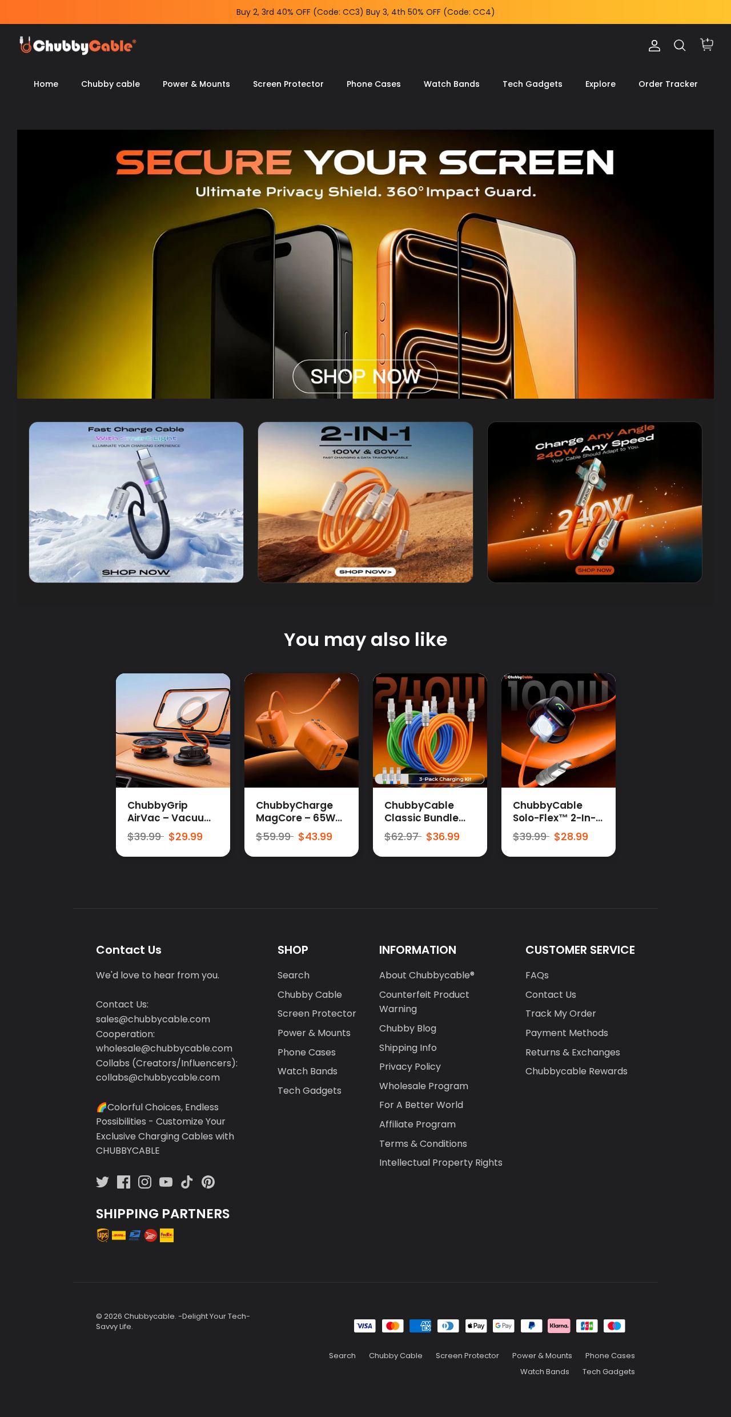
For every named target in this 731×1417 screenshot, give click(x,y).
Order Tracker (668, 84)
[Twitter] (102, 1182)
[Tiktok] (187, 1182)
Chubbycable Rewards (576, 1071)
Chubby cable (110, 84)
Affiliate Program (417, 1124)
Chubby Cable (310, 994)
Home (46, 84)
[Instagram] (144, 1182)
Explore (600, 84)
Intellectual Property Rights (441, 1162)
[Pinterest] (208, 1182)
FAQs (537, 975)
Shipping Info (408, 1047)
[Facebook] (123, 1182)
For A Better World (421, 1104)
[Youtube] (165, 1182)
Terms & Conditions (423, 1143)
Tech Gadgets (533, 84)
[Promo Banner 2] (365, 502)
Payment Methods (566, 1032)
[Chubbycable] (77, 46)
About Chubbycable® (427, 975)
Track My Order (560, 1013)
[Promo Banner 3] (594, 502)
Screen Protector (288, 84)
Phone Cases (374, 84)
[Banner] (365, 264)
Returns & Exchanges (572, 1052)
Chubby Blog (407, 1028)
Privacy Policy (410, 1066)
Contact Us (550, 994)
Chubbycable (149, 1316)
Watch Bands (452, 84)
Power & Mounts (196, 84)
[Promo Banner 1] (136, 502)
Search (294, 975)
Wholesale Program (423, 1086)
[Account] (652, 46)
